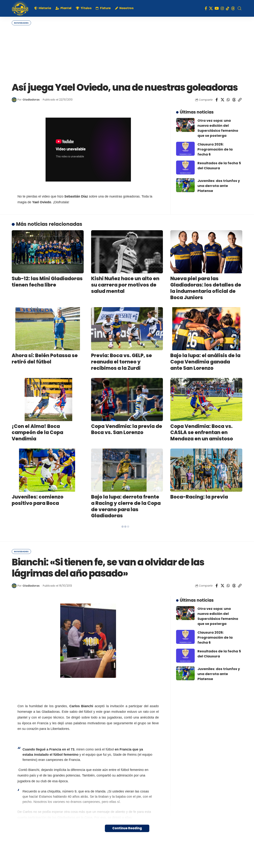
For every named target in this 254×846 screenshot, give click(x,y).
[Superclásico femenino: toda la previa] (206, 617)
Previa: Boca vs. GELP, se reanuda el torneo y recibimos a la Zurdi (121, 361)
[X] (211, 8)
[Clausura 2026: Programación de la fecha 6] (185, 149)
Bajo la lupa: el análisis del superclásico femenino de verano (203, 580)
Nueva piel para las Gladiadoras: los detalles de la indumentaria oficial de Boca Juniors (205, 288)
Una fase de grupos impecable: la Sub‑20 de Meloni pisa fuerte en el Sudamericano (121, 654)
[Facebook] (206, 8)
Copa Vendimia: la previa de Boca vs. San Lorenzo (126, 429)
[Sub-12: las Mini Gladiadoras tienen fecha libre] (48, 251)
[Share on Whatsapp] (228, 100)
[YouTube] (217, 8)
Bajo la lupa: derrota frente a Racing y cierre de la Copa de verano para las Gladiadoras (126, 506)
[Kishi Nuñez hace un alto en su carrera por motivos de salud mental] (127, 251)
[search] (239, 8)
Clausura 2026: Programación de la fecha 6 (215, 149)
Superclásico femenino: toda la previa (200, 647)
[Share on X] (222, 100)
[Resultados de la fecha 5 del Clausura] (185, 167)
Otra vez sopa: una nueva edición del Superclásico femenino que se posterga (217, 128)
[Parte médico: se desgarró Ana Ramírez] (48, 547)
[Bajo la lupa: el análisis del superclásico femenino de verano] (206, 547)
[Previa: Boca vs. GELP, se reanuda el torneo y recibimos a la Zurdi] (127, 328)
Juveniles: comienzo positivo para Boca (37, 500)
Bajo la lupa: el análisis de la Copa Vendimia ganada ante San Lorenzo (205, 361)
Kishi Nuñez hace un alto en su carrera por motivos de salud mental (125, 285)
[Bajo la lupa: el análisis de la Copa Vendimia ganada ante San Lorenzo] (206, 328)
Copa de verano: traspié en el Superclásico (46, 647)
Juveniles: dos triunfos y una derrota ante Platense (218, 185)
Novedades (21, 22)
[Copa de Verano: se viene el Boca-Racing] (127, 547)
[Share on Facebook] (216, 100)
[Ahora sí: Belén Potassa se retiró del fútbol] (48, 328)
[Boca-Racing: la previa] (206, 470)
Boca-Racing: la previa (199, 497)
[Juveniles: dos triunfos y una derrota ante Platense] (185, 185)
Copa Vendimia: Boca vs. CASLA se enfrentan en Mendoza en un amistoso (201, 432)
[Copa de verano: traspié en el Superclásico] (48, 617)
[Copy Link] (239, 100)
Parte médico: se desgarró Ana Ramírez (45, 576)
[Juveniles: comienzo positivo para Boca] (48, 470)
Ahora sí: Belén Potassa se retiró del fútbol (45, 358)
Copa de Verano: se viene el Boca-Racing (125, 576)
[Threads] (233, 8)
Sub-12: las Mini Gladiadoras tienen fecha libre (47, 281)
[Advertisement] (127, 53)
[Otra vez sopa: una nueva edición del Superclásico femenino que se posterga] (185, 125)
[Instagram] (222, 8)
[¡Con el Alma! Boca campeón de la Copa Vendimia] (48, 399)
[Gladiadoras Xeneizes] (20, 8)
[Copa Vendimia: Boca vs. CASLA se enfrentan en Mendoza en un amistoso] (206, 399)
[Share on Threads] (234, 100)
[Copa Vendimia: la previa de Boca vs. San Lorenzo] (127, 399)
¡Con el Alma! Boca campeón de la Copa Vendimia (37, 432)
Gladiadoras (31, 99)
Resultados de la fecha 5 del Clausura (219, 165)
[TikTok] (227, 8)
